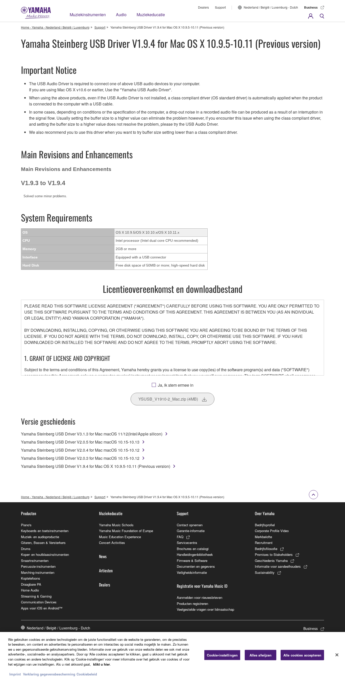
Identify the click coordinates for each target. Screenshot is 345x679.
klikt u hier (101, 664)
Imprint (15, 673)
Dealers (203, 7)
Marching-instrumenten (37, 572)
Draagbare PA (31, 584)
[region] (172, 655)
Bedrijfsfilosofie (266, 548)
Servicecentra (187, 542)
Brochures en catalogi (193, 548)
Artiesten (106, 570)
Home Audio (30, 590)
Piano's (26, 524)
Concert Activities (112, 542)
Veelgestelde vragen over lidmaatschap (205, 609)
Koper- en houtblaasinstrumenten (45, 554)
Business (311, 7)
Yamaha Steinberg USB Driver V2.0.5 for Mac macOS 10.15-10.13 (80, 442)
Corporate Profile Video (272, 530)
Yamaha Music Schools (116, 524)
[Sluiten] (336, 654)
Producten (28, 513)
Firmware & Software (192, 560)
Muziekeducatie (151, 14)
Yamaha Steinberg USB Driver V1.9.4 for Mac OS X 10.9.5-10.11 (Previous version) (95, 466)
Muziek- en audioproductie (40, 536)
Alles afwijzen (261, 655)
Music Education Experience (120, 536)
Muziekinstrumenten (88, 14)
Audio (121, 14)
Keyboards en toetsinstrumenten (44, 530)
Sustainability (265, 572)
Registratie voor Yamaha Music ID (202, 586)
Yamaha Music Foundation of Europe (126, 530)
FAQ (180, 536)
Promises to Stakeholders (274, 554)
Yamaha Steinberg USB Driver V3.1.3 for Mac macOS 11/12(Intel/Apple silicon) (91, 434)
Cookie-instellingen (222, 655)
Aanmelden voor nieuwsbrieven (199, 597)
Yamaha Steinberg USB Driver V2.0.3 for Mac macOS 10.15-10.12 (80, 458)
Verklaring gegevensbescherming (49, 673)
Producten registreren (192, 603)
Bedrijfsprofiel (265, 524)
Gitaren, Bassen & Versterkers (43, 542)
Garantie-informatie (191, 530)
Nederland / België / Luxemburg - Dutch (271, 7)
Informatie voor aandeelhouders (278, 566)
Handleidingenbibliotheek (195, 554)
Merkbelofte (263, 536)
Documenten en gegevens (196, 566)
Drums (26, 548)
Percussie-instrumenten (38, 566)
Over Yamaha (265, 513)
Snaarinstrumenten (34, 560)
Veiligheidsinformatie (192, 572)
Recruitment (264, 542)
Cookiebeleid (87, 673)
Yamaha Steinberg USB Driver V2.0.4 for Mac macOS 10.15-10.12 (80, 450)
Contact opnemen (190, 524)
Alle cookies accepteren (302, 655)
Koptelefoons (30, 578)
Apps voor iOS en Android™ (41, 608)
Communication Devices (39, 602)
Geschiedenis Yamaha (271, 560)
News (103, 556)
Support (220, 7)
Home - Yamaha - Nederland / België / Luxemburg (55, 27)
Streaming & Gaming (36, 596)
